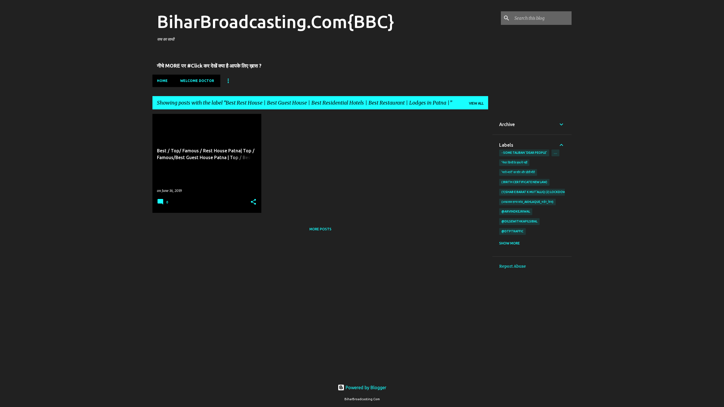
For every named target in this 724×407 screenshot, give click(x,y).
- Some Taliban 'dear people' (524, 152)
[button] (253, 202)
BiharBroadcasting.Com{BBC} (275, 21)
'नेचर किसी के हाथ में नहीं (514, 162)
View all (476, 103)
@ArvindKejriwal (515, 211)
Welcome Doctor (197, 81)
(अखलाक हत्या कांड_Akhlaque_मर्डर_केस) (527, 202)
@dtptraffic (512, 231)
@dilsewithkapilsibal (519, 221)
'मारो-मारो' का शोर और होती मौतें (518, 172)
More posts (320, 229)
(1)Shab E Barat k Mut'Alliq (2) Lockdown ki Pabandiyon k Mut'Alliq (556, 192)
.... (555, 152)
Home (162, 81)
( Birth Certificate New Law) (524, 182)
